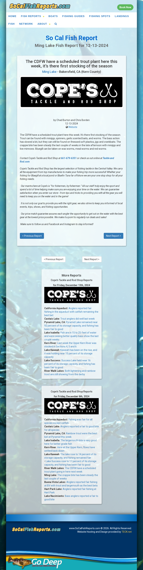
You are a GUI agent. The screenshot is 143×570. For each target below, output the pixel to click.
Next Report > (113, 235)
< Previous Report (32, 235)
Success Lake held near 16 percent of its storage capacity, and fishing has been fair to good (69, 364)
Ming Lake (49, 72)
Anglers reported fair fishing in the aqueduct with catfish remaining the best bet (71, 312)
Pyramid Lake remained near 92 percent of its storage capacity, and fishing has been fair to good (71, 326)
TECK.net (127, 531)
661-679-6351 (69, 158)
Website (72, 127)
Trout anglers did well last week (77, 318)
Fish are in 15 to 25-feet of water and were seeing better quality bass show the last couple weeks (71, 336)
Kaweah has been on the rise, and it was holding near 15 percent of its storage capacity (70, 353)
